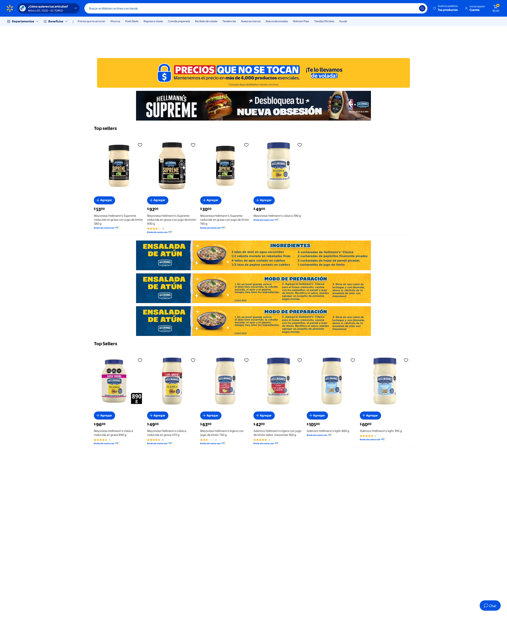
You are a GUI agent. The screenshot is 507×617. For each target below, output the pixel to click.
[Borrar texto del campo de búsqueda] (413, 8)
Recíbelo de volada (206, 21)
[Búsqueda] (422, 8)
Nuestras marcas (251, 21)
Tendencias (229, 21)
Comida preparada (179, 21)
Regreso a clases (153, 21)
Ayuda (343, 21)
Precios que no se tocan (91, 21)
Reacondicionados (277, 21)
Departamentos (23, 21)
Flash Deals (131, 21)
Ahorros (115, 21)
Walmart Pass (301, 21)
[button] (446, 8)
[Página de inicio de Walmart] (10, 8)
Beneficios (55, 21)
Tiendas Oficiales (324, 21)
